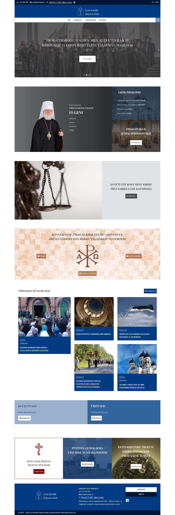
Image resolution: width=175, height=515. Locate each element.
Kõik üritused (96, 418)
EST (153, 2)
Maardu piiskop (124, 109)
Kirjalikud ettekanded (88, 273)
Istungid (42, 256)
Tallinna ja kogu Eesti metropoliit (131, 100)
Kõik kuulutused (24, 418)
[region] (87, 49)
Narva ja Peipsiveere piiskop (131, 105)
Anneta (141, 494)
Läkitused (72, 119)
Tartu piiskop (124, 113)
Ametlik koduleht (87, 464)
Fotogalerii (72, 126)
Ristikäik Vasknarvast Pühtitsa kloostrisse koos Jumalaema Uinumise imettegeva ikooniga (88, 384)
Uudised (72, 122)
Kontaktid (102, 20)
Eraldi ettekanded (135, 256)
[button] (16, 49)
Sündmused (78, 20)
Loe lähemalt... (136, 143)
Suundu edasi (38, 471)
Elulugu (71, 130)
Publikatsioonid (90, 20)
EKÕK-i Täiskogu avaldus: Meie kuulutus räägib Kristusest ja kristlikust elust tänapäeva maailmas (87, 42)
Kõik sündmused (150, 291)
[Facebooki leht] (74, 2)
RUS (157, 2)
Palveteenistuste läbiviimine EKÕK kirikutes (93, 334)
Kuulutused (80, 330)
